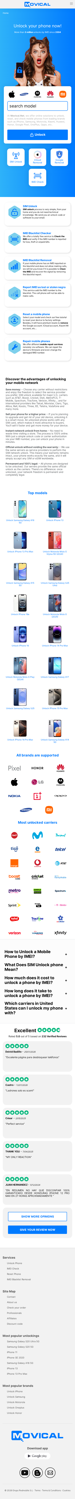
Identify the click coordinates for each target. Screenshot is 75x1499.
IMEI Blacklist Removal (37, 260)
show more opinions (37, 1216)
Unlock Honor (14, 1413)
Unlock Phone (14, 1263)
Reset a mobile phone (36, 314)
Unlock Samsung (16, 1396)
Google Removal (59, 161)
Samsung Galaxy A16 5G (20, 1363)
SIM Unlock (16, 161)
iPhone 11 (12, 1352)
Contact (11, 1296)
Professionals (14, 1313)
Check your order (16, 1307)
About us (12, 1302)
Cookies (66, 1490)
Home (6, 13)
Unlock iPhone (15, 1391)
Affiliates (12, 1318)
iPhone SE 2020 (15, 1357)
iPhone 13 (12, 1368)
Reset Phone (14, 1274)
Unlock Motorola (16, 1402)
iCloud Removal (37, 161)
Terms (37, 1490)
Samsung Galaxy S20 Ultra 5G (23, 1341)
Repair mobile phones (36, 341)
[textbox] (36, 106)
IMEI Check (38, 182)
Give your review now (37, 1229)
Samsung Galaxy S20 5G (20, 1346)
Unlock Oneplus (15, 1407)
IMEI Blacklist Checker (37, 233)
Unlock (39, 134)
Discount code (15, 1323)
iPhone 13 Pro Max (17, 1373)
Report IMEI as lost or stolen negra (44, 287)
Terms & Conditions (51, 1490)
